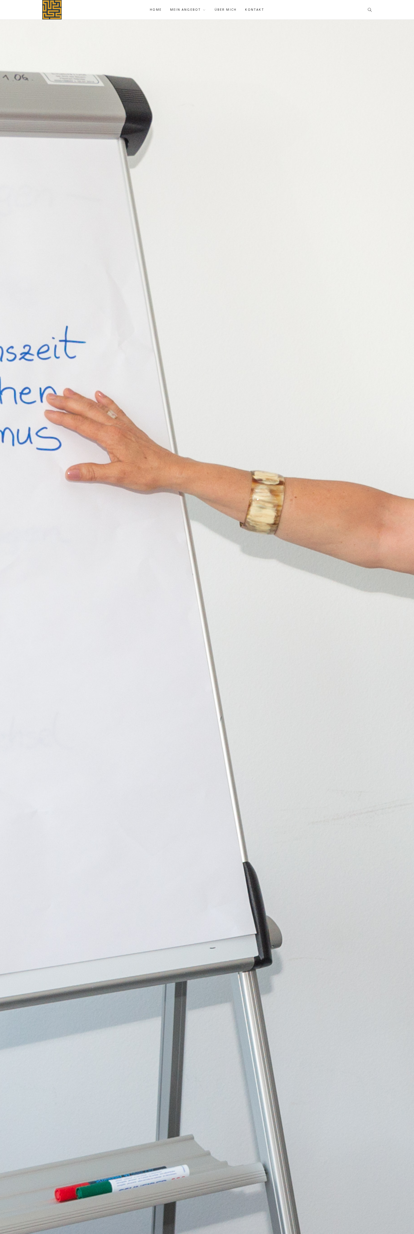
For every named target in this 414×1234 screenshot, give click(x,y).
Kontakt (254, 9)
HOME (156, 9)
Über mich (226, 9)
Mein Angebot (185, 9)
